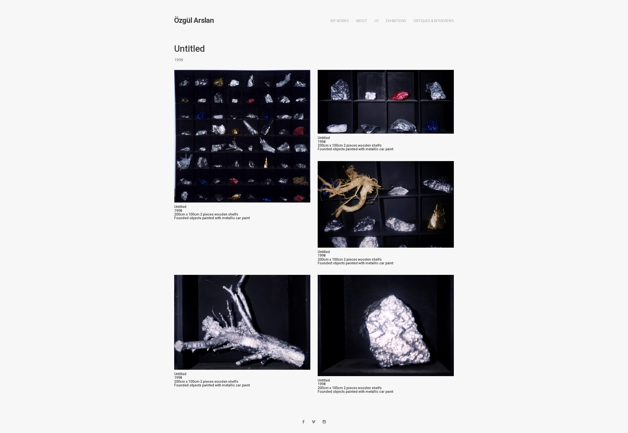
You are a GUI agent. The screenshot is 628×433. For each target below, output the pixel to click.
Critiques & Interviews (433, 21)
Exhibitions (396, 21)
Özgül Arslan (194, 20)
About (361, 21)
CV (376, 21)
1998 (178, 60)
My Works (340, 21)
